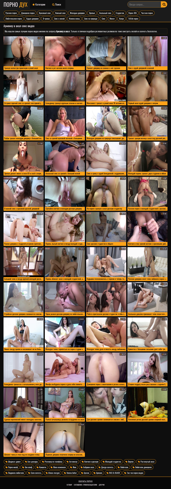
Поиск (58, 4)
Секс (103, 18)
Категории (40, 4)
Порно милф (13, 467)
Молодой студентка (113, 461)
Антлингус (73, 461)
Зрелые (92, 13)
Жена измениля (59, 467)
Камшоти (42, 467)
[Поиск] (164, 4)
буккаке (99, 472)
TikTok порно (133, 18)
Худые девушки (32, 18)
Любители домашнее (143, 467)
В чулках (46, 18)
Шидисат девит (14, 461)
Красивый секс (45, 13)
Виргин (131, 461)
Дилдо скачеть (107, 467)
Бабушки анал (88, 467)
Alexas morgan (54, 472)
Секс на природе (90, 18)
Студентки (120, 13)
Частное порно (147, 13)
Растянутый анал (147, 461)
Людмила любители (16, 472)
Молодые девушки (77, 13)
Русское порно (11, 13)
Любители (124, 467)
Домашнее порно (28, 13)
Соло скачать (35, 472)
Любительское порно (14, 18)
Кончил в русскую (91, 461)
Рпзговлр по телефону (53, 461)
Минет (112, 18)
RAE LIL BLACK (114, 472)
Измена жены (74, 18)
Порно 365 (132, 13)
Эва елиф (28, 467)
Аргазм (86, 472)
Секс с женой (59, 18)
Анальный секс (105, 13)
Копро (121, 18)
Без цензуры (32, 461)
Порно (15, 4)
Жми (74, 467)
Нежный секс (60, 13)
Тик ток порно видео (134, 472)
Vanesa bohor (71, 472)
